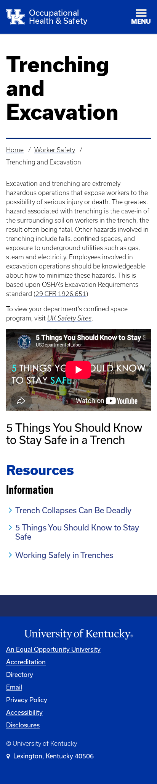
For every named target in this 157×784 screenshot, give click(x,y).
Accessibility (24, 712)
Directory (19, 674)
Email (14, 687)
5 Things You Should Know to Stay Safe (77, 532)
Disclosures (23, 725)
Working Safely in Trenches (64, 555)
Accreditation (26, 661)
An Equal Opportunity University (53, 649)
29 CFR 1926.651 (60, 293)
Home (15, 149)
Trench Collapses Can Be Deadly (73, 510)
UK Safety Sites (69, 318)
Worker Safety (54, 149)
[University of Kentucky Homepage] (78, 634)
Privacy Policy (26, 699)
